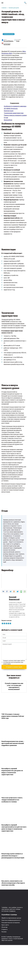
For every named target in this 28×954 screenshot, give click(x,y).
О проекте (4, 929)
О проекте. (12, 911)
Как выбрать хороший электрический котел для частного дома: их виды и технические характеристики (13, 828)
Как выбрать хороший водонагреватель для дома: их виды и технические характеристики (12, 771)
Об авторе (4, 927)
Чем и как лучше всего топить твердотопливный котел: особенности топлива (11, 800)
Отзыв (6, 117)
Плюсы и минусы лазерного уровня (15, 115)
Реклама (3, 931)
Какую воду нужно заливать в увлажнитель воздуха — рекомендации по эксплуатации (12, 856)
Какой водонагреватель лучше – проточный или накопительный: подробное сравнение (12, 743)
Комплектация (8, 111)
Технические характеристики (13, 113)
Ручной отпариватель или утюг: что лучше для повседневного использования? (14, 686)
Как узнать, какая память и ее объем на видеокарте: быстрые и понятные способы (13, 883)
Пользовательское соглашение (10, 922)
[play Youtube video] (14, 581)
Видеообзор (8, 120)
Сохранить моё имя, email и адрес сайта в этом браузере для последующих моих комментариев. (14, 662)
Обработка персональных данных (11, 918)
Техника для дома (8, 34)
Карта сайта (5, 925)
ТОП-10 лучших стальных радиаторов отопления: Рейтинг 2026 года (12, 716)
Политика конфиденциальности (10, 920)
